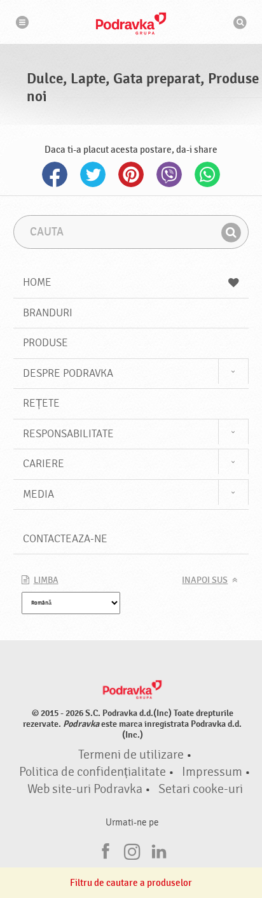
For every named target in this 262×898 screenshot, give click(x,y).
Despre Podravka (68, 373)
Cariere (43, 464)
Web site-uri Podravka (84, 789)
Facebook (54, 174)
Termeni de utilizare (131, 755)
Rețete (41, 403)
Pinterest (131, 174)
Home (37, 282)
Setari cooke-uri (200, 789)
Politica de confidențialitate (92, 772)
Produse (45, 343)
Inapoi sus (205, 580)
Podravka (131, 24)
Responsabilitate (68, 434)
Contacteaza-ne (65, 539)
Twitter (93, 174)
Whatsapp (207, 174)
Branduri (47, 313)
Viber (169, 174)
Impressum (212, 772)
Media (38, 494)
